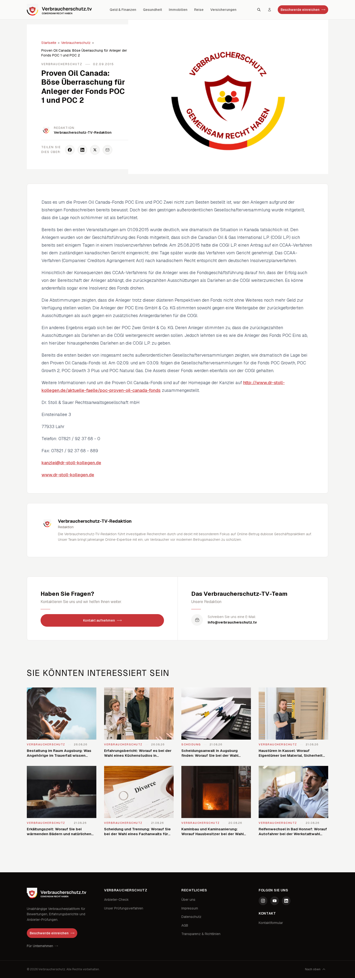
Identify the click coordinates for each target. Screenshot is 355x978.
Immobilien (178, 9)
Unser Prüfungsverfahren (123, 908)
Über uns (188, 899)
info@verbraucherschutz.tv (232, 622)
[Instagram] (263, 900)
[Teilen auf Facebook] (70, 150)
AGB (184, 925)
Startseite (48, 43)
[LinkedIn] (286, 900)
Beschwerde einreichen (300, 9)
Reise (199, 9)
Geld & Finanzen (123, 9)
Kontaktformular (271, 923)
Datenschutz (191, 917)
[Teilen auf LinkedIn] (82, 150)
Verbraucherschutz (76, 43)
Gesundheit (152, 9)
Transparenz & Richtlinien (200, 934)
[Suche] (259, 9)
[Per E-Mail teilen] (107, 150)
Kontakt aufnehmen (99, 620)
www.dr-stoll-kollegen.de (68, 475)
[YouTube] (274, 900)
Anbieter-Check (116, 899)
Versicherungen (223, 9)
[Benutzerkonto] (269, 9)
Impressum (189, 908)
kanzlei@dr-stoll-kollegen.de (71, 462)
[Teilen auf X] (95, 150)
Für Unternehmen (40, 946)
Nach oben (312, 969)
